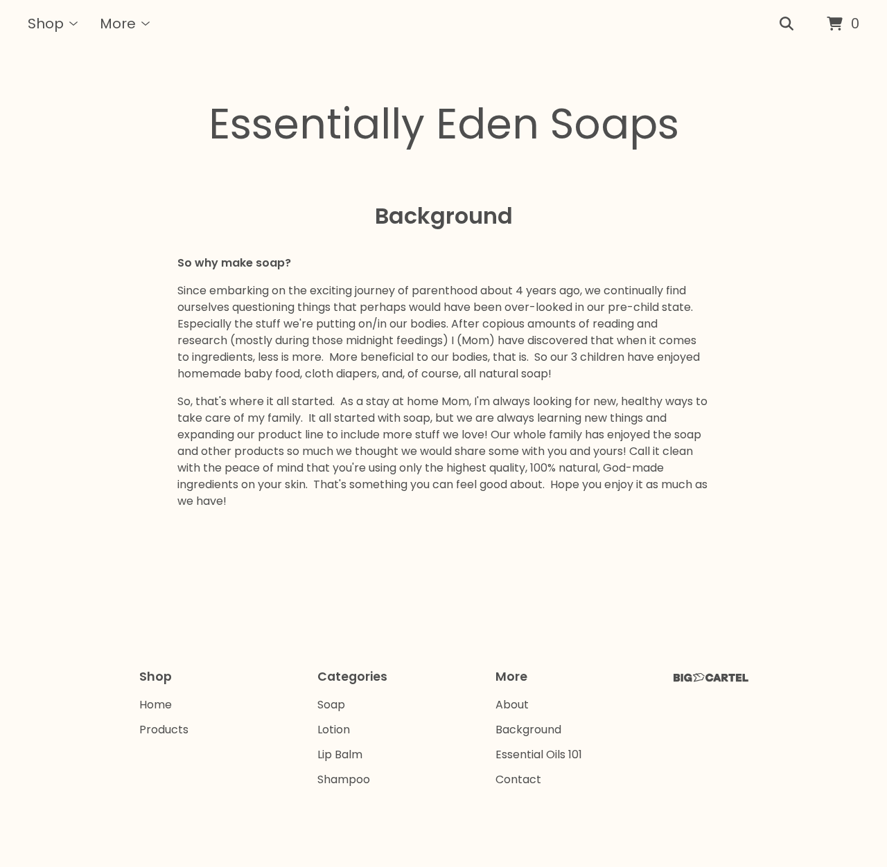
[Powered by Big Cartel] (711, 678)
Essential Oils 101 (538, 754)
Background (528, 730)
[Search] (786, 24)
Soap (331, 705)
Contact (518, 779)
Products (163, 730)
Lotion (333, 730)
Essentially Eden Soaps (444, 124)
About (512, 705)
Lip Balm (339, 754)
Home (155, 705)
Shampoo (343, 779)
